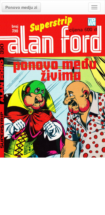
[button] (21, 7)
